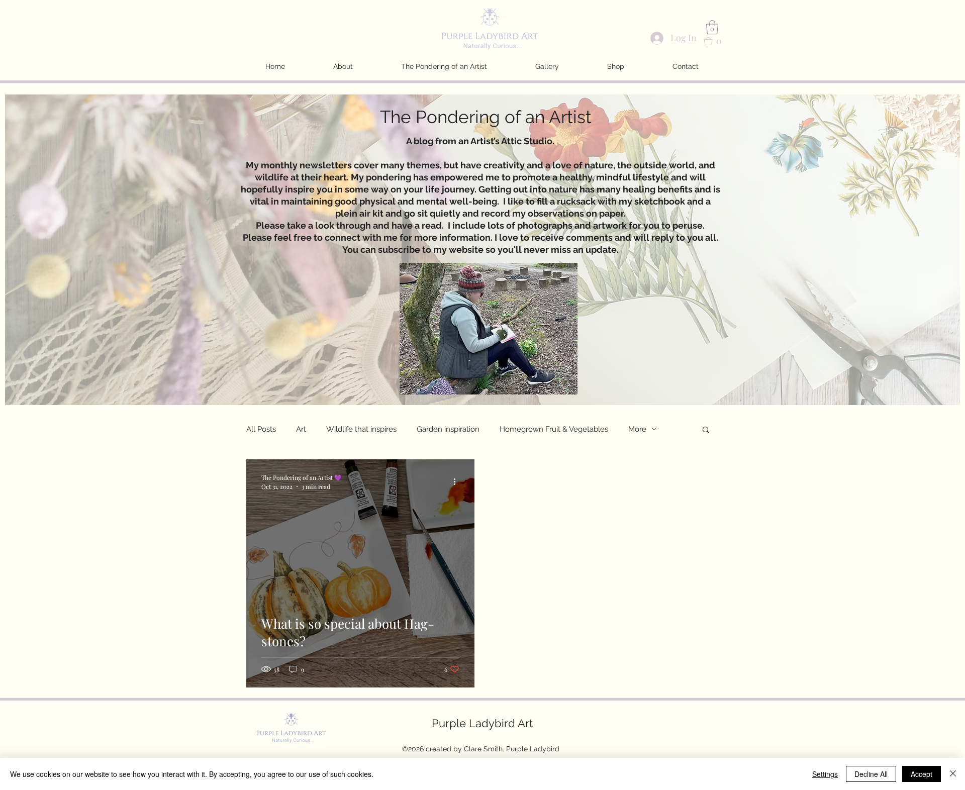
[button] (712, 27)
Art (301, 429)
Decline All (871, 774)
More (637, 429)
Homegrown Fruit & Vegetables (554, 429)
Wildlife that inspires (361, 429)
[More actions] (458, 481)
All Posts (261, 429)
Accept (921, 774)
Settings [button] (825, 774)
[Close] (953, 774)
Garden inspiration (448, 429)
